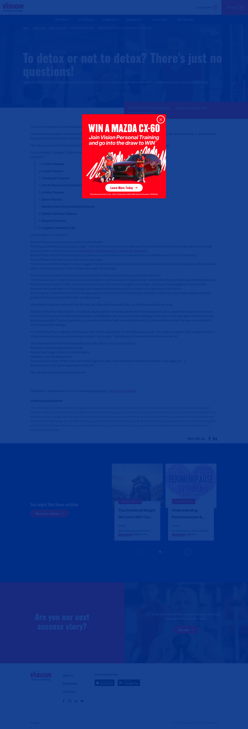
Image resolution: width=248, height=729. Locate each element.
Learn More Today (121, 188)
